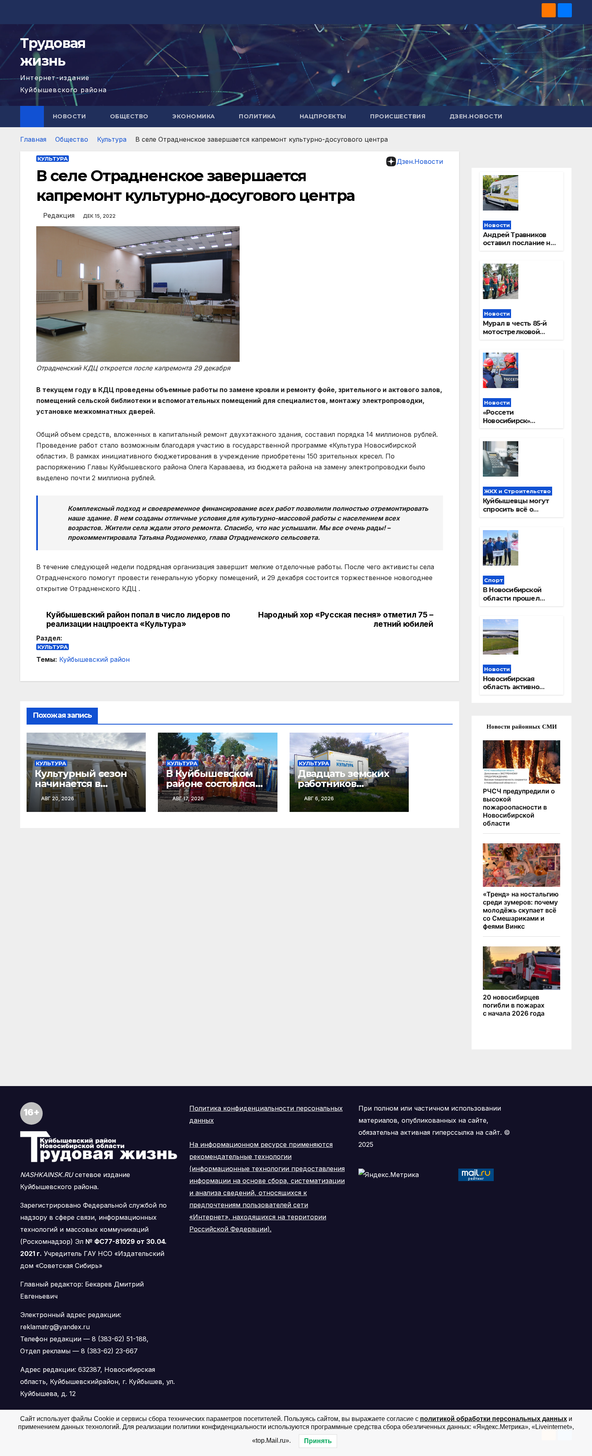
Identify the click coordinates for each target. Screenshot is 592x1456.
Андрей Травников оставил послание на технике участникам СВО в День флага (518, 247)
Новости (70, 116)
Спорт (493, 580)
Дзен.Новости (476, 116)
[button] (566, 116)
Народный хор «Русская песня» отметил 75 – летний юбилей (345, 619)
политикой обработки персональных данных (493, 1418)
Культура (111, 139)
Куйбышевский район (94, 659)
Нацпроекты (324, 116)
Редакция (59, 215)
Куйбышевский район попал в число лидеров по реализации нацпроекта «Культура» (138, 619)
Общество (130, 116)
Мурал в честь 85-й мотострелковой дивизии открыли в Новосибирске (515, 336)
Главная (33, 139)
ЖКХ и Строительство (517, 491)
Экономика (194, 116)
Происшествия (398, 116)
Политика (258, 116)
